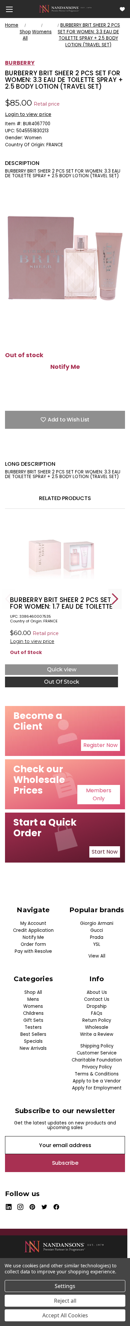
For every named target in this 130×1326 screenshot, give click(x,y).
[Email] (20, 450)
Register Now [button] (100, 745)
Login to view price (28, 114)
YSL (96, 944)
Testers (33, 1027)
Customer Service (97, 1053)
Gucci (96, 930)
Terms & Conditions (97, 1074)
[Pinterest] (66, 450)
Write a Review (96, 1034)
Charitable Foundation (97, 1060)
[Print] (31, 450)
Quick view (61, 669)
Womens (33, 1006)
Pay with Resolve (33, 951)
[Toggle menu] (9, 9)
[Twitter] (43, 450)
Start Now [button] (105, 852)
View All (96, 956)
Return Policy (96, 1020)
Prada (96, 937)
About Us (97, 992)
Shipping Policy (96, 1046)
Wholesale (96, 1027)
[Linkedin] (55, 450)
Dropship (97, 1006)
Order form (33, 944)
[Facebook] (8, 450)
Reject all (65, 1300)
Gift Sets (33, 1020)
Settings (65, 1286)
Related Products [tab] (65, 498)
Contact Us (96, 999)
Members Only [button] (98, 794)
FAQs (96, 1013)
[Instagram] (20, 1206)
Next (115, 599)
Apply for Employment (97, 1088)
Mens (33, 999)
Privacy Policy (97, 1067)
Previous (8, 599)
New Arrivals (33, 1048)
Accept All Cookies (65, 1315)
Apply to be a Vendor (97, 1081)
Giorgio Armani (96, 923)
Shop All (33, 992)
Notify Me (65, 367)
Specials (33, 1041)
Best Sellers (33, 1034)
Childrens (33, 1013)
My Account (33, 923)
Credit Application (33, 930)
